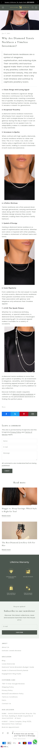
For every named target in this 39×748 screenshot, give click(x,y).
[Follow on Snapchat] (13, 733)
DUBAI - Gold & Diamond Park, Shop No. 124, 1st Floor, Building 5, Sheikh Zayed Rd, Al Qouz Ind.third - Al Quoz (19, 715)
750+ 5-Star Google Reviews (13, 684)
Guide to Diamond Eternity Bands (15, 670)
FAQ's (4, 700)
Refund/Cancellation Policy (12, 694)
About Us (5, 647)
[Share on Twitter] (15, 414)
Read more (6, 516)
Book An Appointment (10, 727)
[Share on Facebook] (6, 414)
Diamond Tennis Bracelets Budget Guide (18, 667)
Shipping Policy (8, 687)
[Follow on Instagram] (8, 733)
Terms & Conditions (10, 697)
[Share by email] (32, 414)
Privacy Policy (15, 432)
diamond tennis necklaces (22, 394)
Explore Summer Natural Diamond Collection (19, 2)
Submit (7, 471)
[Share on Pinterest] (24, 414)
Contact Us (6, 704)
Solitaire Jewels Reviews (11, 651)
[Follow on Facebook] (3, 733)
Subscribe (19, 632)
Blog (3, 661)
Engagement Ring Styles (11, 674)
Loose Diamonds (8, 664)
